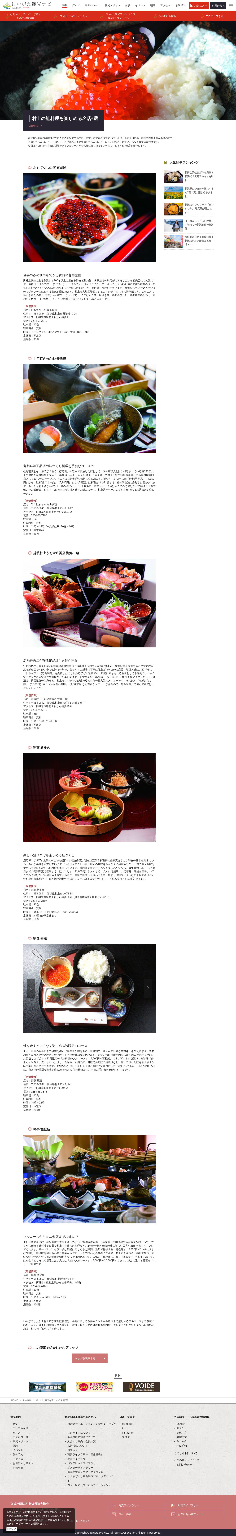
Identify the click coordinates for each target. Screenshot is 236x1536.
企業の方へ (218, 5)
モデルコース (20, 1437)
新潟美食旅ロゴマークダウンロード (88, 1472)
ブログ (126, 1437)
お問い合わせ (184, 1464)
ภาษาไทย (182, 1445)
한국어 (180, 1428)
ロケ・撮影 (125, 1514)
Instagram (128, 1432)
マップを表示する (85, 1358)
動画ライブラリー (77, 1459)
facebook (127, 1424)
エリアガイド (20, 1428)
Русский (182, 1441)
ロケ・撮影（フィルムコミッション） (89, 1485)
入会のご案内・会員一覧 (81, 1441)
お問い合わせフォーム (191, 1514)
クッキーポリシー (18, 1523)
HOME (14, 1400)
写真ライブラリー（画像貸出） (85, 1454)
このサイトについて (79, 1432)
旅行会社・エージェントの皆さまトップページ (91, 1426)
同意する (11, 1529)
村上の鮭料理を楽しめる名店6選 (52, 1400)
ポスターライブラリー (80, 1467)
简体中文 (182, 1432)
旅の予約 (18, 1454)
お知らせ (18, 1467)
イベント (18, 1450)
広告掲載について (77, 1445)
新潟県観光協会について (81, 1437)
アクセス (18, 1459)
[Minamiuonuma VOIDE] (141, 1388)
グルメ (17, 1432)
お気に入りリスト (23, 1463)
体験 (15, 1445)
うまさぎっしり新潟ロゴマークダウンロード (91, 1478)
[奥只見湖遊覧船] (47, 1388)
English (181, 1424)
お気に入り (200, 5)
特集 (15, 1424)
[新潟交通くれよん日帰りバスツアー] (94, 1388)
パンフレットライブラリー (82, 1463)
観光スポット (20, 1441)
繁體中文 (182, 1437)
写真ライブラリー (129, 1505)
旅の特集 (26, 1400)
